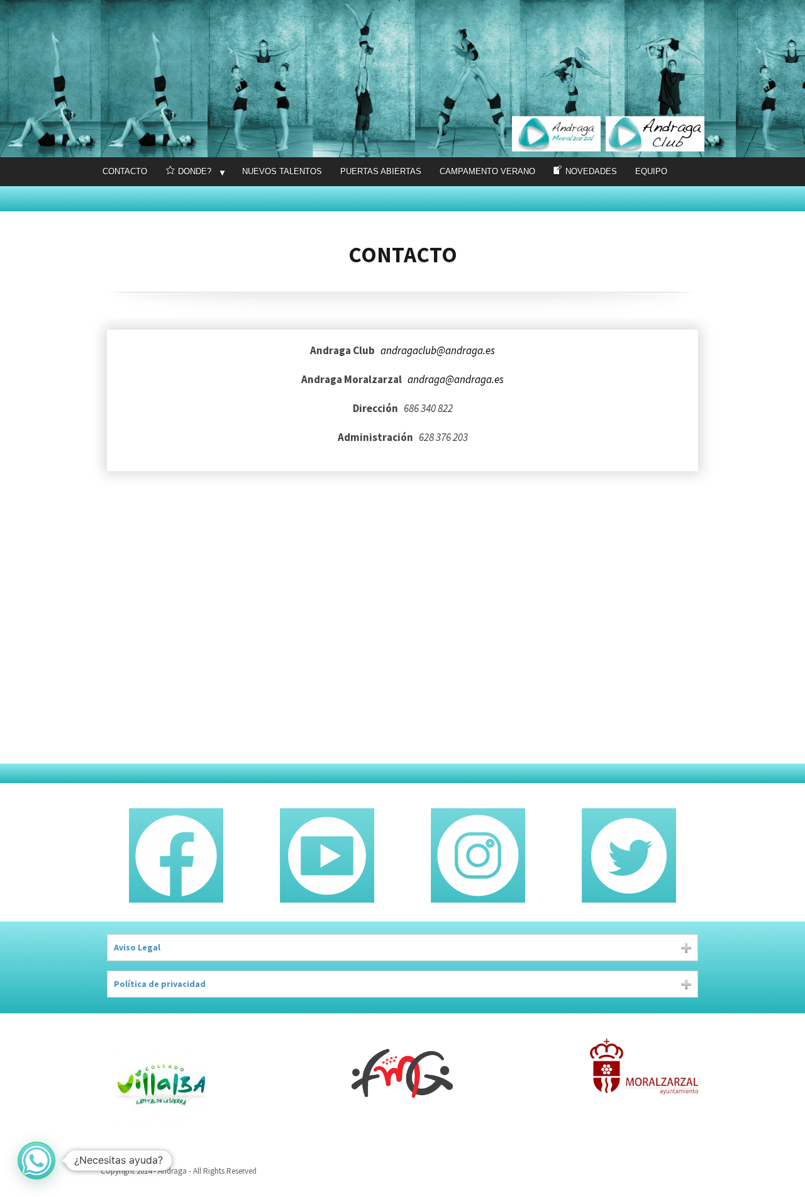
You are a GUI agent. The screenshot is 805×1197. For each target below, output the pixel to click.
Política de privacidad (160, 983)
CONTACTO (125, 171)
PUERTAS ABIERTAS (380, 171)
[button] (36, 1160)
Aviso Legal (137, 947)
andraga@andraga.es (456, 379)
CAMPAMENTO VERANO (487, 171)
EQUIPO (651, 171)
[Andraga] (402, 78)
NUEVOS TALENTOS (282, 171)
